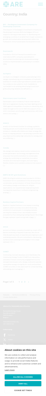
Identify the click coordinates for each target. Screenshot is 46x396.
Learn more (9, 370)
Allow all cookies (23, 377)
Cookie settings (23, 390)
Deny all (23, 384)
